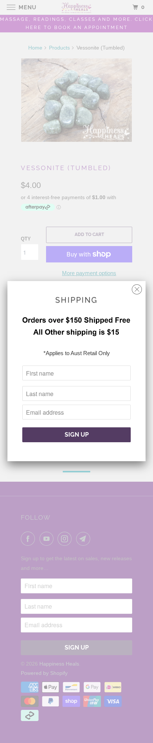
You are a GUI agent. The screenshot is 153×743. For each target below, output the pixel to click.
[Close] (137, 287)
